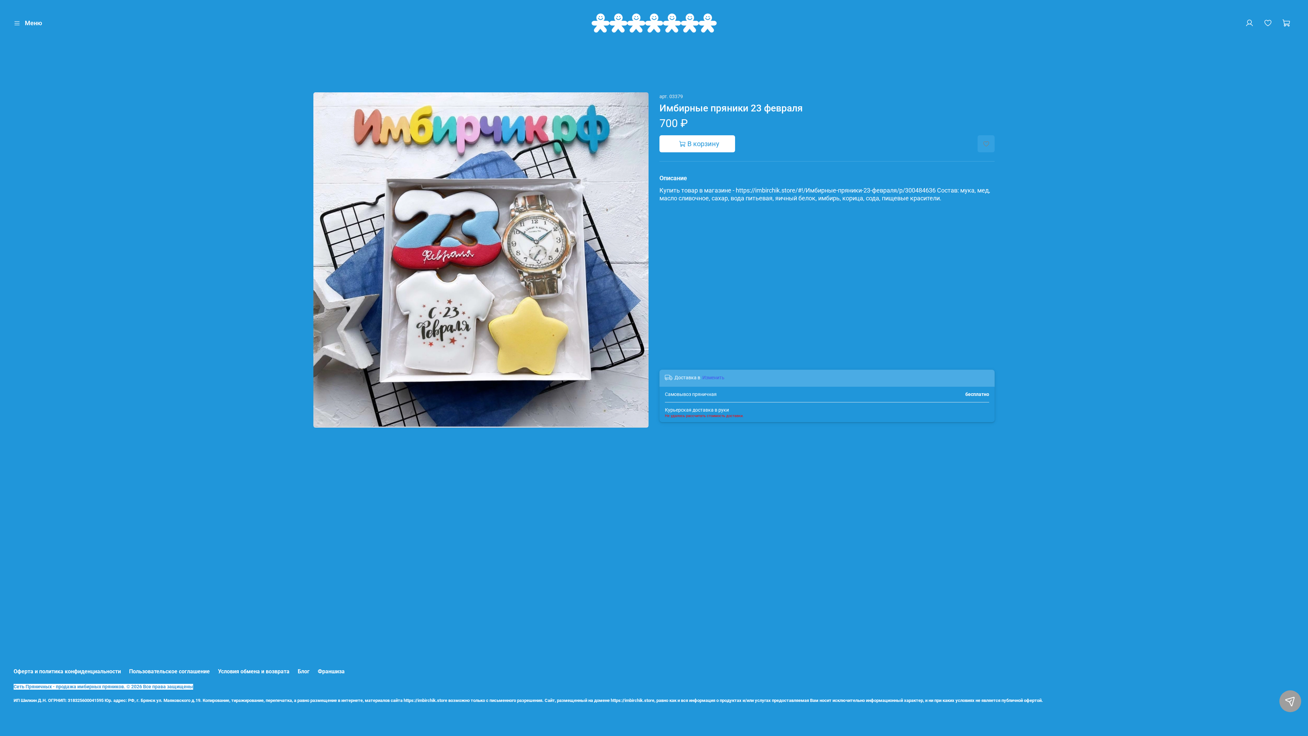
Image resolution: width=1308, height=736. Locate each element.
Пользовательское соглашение (169, 671)
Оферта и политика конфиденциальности (67, 671)
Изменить (713, 377)
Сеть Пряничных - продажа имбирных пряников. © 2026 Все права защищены (103, 687)
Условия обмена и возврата (254, 671)
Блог (304, 671)
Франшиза (331, 671)
